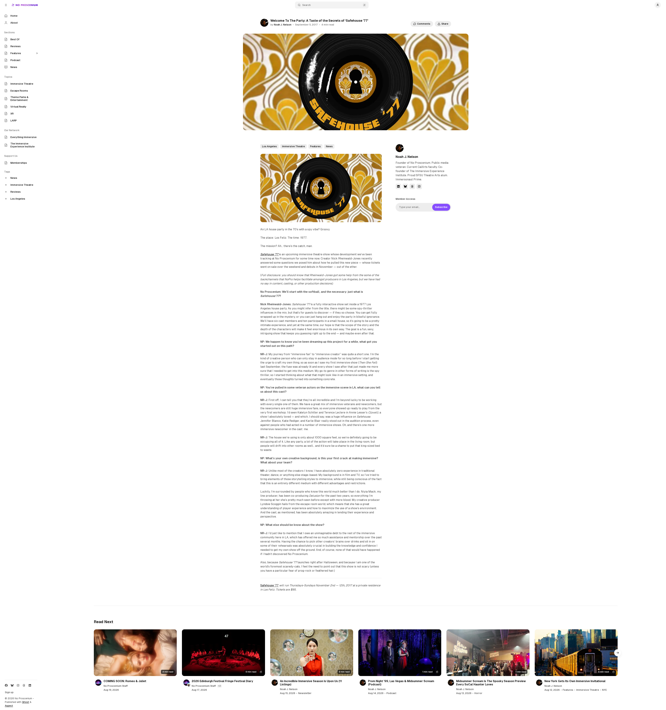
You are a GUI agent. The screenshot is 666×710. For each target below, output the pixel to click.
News (329, 146)
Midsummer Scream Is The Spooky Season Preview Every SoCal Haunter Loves (491, 682)
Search (306, 5)
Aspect (9, 705)
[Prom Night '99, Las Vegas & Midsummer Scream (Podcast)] (399, 652)
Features (315, 146)
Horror (478, 693)
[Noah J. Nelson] (264, 23)
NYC (604, 689)
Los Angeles (269, 146)
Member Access (405, 199)
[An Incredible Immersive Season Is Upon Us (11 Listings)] (311, 652)
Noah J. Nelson (282, 24)
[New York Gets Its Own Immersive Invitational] (576, 652)
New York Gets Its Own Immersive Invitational (574, 681)
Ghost (25, 702)
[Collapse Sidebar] (6, 5)
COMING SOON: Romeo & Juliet (125, 681)
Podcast (391, 693)
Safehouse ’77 (269, 585)
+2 (219, 686)
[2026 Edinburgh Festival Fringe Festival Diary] (223, 652)
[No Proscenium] (24, 5)
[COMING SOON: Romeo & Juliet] (135, 652)
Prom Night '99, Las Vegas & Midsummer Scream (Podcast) (401, 682)
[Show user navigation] (658, 5)
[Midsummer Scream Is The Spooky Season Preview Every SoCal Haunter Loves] (487, 652)
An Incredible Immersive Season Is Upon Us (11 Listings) (311, 682)
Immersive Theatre (293, 146)
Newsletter (304, 693)
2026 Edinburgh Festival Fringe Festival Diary (222, 681)
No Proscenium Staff (116, 686)
